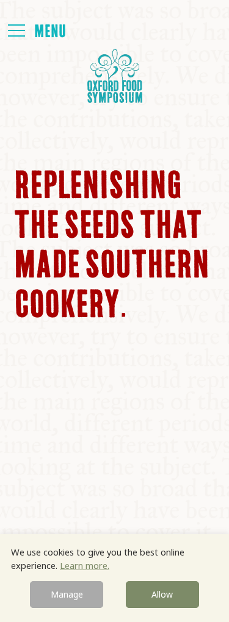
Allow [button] (162, 594)
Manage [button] (67, 594)
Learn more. (84, 565)
